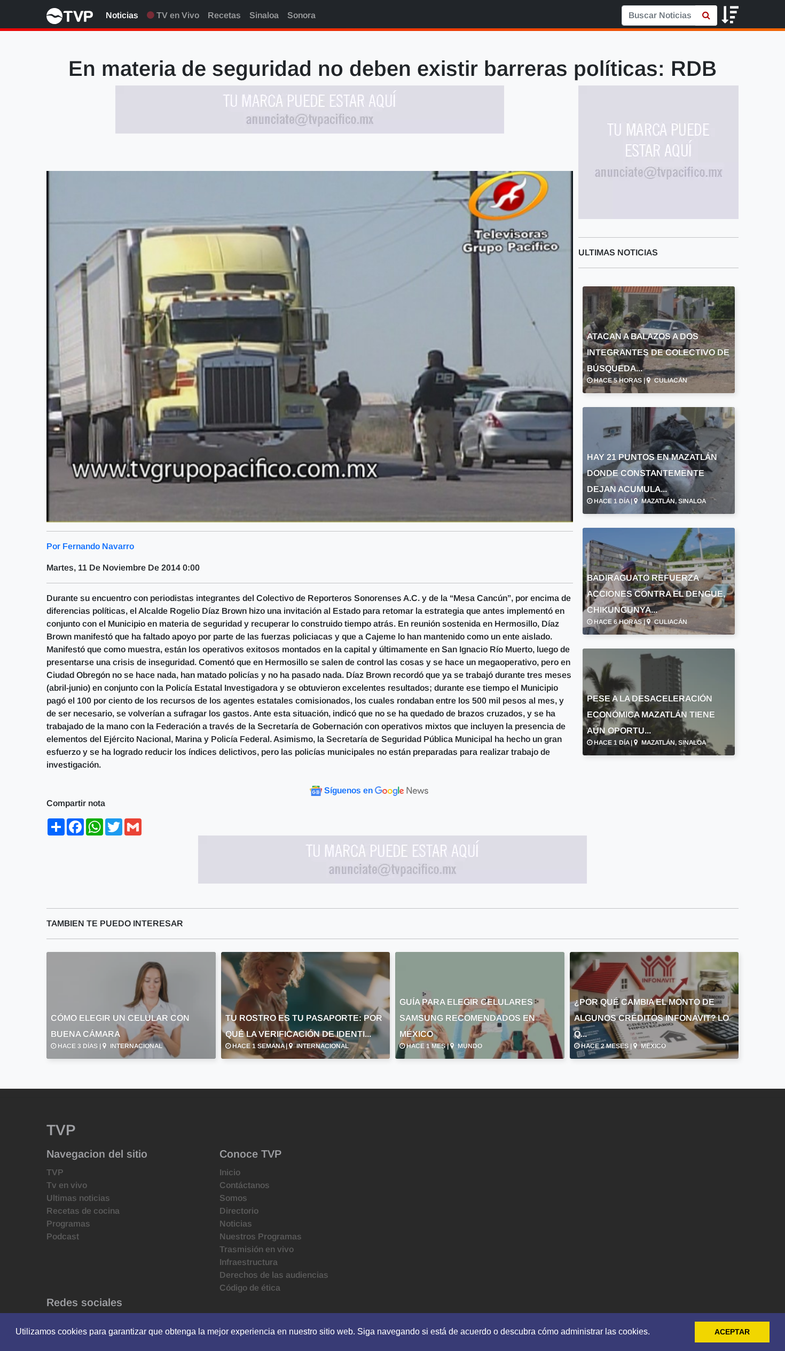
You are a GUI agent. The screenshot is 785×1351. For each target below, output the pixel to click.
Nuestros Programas (260, 1236)
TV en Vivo (176, 15)
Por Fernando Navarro (90, 546)
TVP (55, 1172)
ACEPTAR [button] (732, 1331)
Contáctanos (244, 1185)
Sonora (301, 15)
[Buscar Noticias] (706, 15)
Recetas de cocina (83, 1210)
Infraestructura (248, 1262)
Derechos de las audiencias (273, 1274)
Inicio (229, 1172)
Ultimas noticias (78, 1197)
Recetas (224, 15)
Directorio (238, 1210)
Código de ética (249, 1287)
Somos (233, 1197)
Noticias (122, 15)
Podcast (62, 1236)
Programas (68, 1223)
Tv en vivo (66, 1185)
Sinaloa (264, 15)
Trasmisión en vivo (256, 1249)
